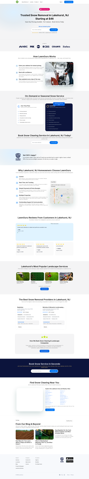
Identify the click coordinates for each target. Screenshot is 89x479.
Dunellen (46, 393)
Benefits (37, 462)
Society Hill (47, 401)
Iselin (61, 393)
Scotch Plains (47, 403)
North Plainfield (48, 395)
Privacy (72, 474)
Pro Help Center (38, 464)
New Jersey (40, 12)
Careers (27, 464)
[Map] (29, 399)
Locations (36, 12)
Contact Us (28, 459)
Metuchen (62, 390)
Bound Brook (62, 395)
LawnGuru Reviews (19, 468)
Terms (68, 474)
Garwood (61, 403)
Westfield (62, 399)
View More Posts (69, 420)
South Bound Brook (63, 398)
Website (20, 326)
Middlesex (47, 398)
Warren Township (48, 402)
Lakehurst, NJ (45, 12)
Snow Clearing (51, 12)
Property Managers (20, 466)
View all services (44, 288)
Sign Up (36, 459)
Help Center (28, 462)
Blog (17, 464)
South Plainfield (48, 392)
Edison (61, 392)
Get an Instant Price (68, 1)
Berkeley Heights (63, 396)
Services (17, 459)
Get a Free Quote (50, 409)
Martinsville (62, 402)
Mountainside (62, 401)
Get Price (53, 29)
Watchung (47, 396)
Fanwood (47, 399)
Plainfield (47, 390)
